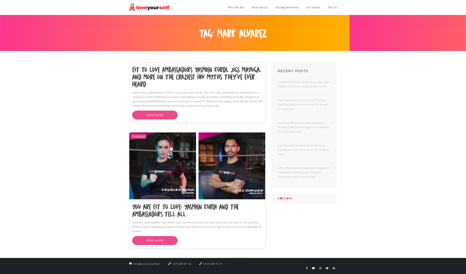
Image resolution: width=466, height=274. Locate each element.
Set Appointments (287, 7)
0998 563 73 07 (212, 263)
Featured (138, 136)
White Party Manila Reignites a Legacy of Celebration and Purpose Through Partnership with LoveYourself (303, 172)
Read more (154, 115)
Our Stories (313, 7)
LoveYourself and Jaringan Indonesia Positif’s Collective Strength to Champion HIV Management (304, 127)
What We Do (259, 7)
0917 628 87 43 (181, 263)
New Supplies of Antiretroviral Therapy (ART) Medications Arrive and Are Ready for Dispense (302, 105)
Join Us (332, 7)
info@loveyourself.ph (146, 263)
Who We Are (236, 7)
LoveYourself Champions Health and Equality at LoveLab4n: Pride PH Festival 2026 (303, 150)
